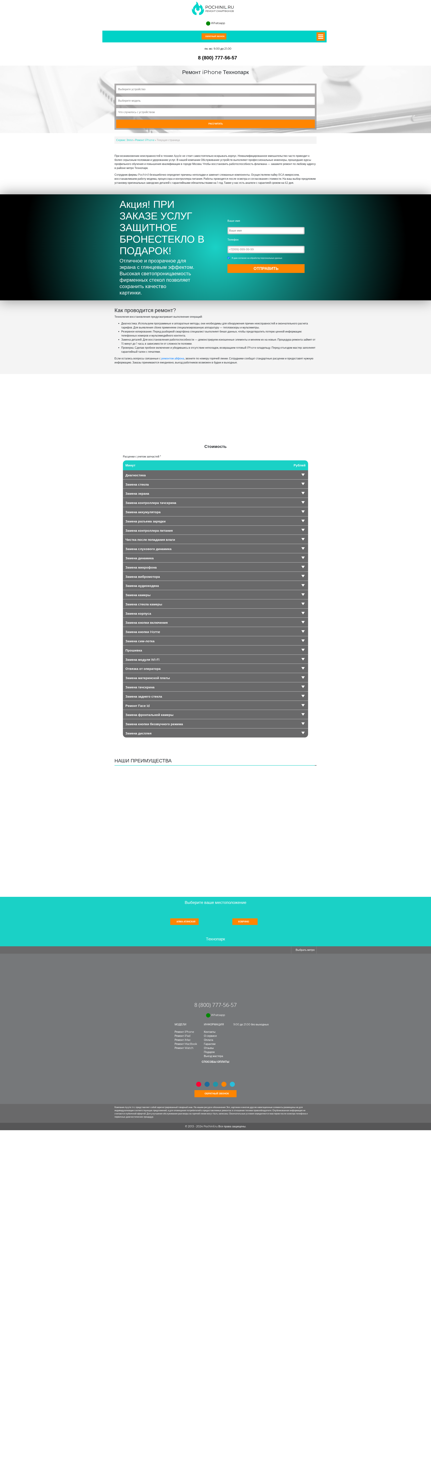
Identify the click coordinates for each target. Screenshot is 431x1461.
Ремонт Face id (137, 706)
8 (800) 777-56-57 (217, 58)
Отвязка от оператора (143, 669)
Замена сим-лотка (140, 641)
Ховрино (244, 922)
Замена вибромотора (142, 577)
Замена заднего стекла (143, 697)
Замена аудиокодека (142, 586)
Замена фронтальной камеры (149, 715)
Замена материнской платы (147, 678)
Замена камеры (138, 595)
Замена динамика (139, 558)
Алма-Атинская (185, 922)
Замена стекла (137, 485)
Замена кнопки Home (142, 632)
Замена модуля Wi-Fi (142, 660)
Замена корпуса (138, 614)
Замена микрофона (141, 568)
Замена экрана (137, 494)
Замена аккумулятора (143, 512)
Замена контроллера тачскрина (150, 503)
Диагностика (135, 475)
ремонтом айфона (172, 358)
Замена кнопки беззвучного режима (154, 724)
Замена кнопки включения (146, 623)
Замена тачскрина (140, 687)
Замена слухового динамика (148, 549)
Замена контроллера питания (149, 531)
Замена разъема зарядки (145, 521)
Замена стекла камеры (143, 604)
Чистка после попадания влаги (150, 540)
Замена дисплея (138, 733)
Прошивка (133, 650)
